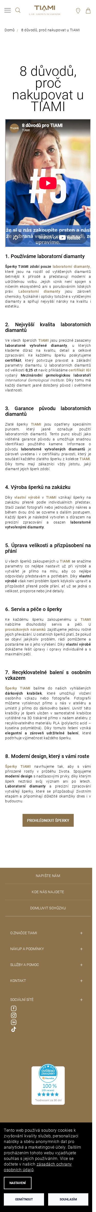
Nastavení (17, 1183)
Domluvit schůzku (48, 908)
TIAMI (51, 497)
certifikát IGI (80, 370)
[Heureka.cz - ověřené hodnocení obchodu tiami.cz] (48, 1084)
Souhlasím (68, 1199)
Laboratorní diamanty (39, 291)
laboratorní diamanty (71, 266)
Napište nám (48, 876)
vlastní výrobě (27, 497)
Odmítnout (24, 1199)
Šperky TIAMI (17, 688)
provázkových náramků (25, 629)
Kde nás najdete (48, 892)
